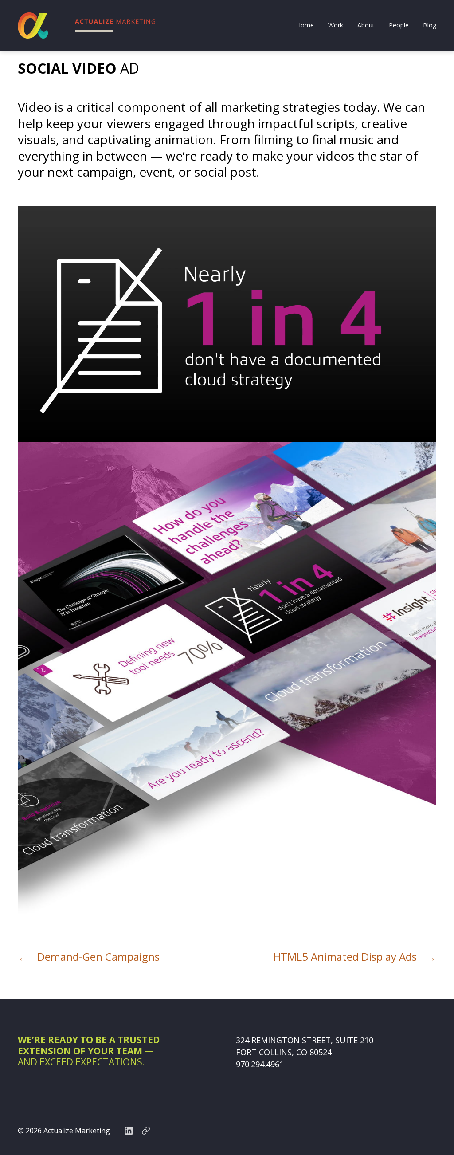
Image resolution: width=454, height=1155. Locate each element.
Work (335, 25)
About (366, 25)
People (399, 25)
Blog (429, 25)
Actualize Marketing (76, 1130)
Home (305, 25)
